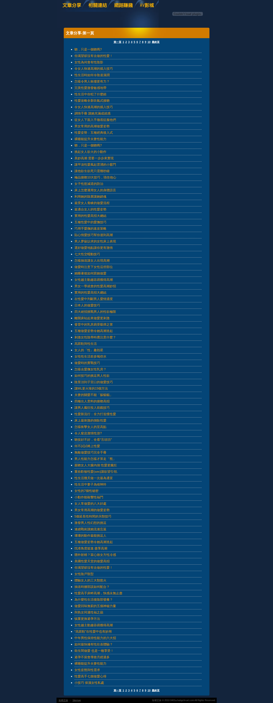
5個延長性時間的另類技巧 (92, 516)
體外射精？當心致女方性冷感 (95, 555)
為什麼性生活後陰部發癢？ (93, 599)
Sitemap (77, 700)
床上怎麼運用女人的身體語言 (95, 190)
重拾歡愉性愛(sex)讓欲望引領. (96, 471)
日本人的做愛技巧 (87, 305)
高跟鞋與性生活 (85, 343)
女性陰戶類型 (84, 574)
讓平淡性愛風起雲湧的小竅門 (95, 164)
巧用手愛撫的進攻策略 (90, 228)
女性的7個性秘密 (86, 491)
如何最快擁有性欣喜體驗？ (93, 644)
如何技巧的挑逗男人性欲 (92, 375)
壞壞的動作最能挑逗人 (90, 535)
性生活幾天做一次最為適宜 (93, 478)
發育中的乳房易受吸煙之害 (93, 324)
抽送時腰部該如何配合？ (92, 586)
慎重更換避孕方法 (87, 618)
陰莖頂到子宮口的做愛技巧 (93, 382)
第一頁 (117, 42)
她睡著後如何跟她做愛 (90, 273)
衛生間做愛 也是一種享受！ (94, 650)
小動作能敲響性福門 (88, 497)
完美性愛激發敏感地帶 (90, 88)
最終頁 (156, 42)
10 (149, 42)
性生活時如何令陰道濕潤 (92, 75)
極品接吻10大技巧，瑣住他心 (95, 177)
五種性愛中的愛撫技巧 (90, 222)
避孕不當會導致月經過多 (92, 657)
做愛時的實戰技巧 (87, 363)
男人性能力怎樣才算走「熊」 (95, 459)
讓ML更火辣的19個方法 (91, 388)
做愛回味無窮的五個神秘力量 (95, 606)
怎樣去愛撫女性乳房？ (90, 369)
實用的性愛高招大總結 (90, 215)
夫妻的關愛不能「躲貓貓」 (93, 395)
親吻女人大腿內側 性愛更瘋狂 (95, 465)
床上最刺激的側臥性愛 (90, 420)
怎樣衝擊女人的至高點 (90, 427)
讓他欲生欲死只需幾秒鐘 (92, 171)
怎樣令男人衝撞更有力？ (92, 81)
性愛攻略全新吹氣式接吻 (92, 100)
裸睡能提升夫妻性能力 (90, 139)
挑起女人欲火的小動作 (90, 152)
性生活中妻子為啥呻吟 (90, 484)
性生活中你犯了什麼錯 (90, 94)
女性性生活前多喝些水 (90, 356)
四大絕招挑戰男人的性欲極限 (95, 311)
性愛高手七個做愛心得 (90, 676)
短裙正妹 (63, 700)
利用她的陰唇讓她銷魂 (90, 196)
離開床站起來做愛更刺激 (92, 318)
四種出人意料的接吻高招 (92, 401)
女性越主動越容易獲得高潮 (93, 279)
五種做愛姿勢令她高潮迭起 (93, 331)
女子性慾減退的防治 (88, 184)
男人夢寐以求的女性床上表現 (95, 241)
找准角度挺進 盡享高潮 (90, 548)
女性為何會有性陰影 (88, 62)
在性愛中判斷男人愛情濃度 (93, 299)
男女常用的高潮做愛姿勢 (92, 126)
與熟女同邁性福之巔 (88, 612)
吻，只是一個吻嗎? (88, 49)
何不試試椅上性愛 (87, 446)
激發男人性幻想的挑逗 (90, 523)
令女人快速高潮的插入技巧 (93, 68)
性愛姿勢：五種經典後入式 (93, 132)
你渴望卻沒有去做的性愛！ (93, 56)
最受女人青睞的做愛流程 (92, 203)
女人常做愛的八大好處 (90, 503)
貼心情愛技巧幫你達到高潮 (93, 235)
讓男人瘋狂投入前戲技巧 (92, 407)
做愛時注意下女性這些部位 (93, 267)
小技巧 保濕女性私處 (89, 682)
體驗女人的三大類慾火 (90, 580)
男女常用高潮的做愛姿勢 (92, 510)
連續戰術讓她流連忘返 (90, 529)
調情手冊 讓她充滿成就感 (92, 113)
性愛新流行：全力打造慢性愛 (95, 414)
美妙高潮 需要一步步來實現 (94, 158)
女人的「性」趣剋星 (88, 350)
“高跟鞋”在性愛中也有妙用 (93, 631)
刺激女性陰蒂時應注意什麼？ (95, 337)
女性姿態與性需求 (87, 670)
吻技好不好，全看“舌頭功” (93, 439)
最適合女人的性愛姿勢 (90, 209)
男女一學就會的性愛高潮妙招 (95, 286)
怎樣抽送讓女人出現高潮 (92, 260)
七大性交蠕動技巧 (87, 254)
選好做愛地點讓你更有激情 (93, 247)
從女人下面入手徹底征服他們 (95, 120)
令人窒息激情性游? (88, 433)
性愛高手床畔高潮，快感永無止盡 (98, 593)
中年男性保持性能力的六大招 (95, 638)
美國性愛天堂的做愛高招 (92, 561)
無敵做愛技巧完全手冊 (90, 452)
